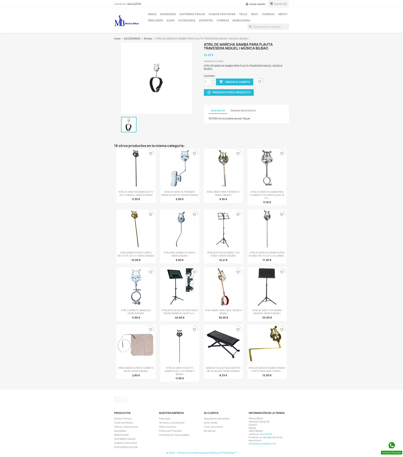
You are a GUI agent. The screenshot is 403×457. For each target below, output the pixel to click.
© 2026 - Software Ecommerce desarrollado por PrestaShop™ (201, 452)
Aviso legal (164, 418)
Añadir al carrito (234, 82)
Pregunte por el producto (228, 92)
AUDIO (171, 20)
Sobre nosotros (167, 426)
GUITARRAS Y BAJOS (192, 14)
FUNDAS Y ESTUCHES (222, 14)
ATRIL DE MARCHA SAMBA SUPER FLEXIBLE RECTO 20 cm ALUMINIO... (267, 254)
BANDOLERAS (241, 20)
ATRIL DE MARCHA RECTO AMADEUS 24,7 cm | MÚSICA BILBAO (180, 371)
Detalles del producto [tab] (243, 110)
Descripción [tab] (218, 110)
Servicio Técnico (123, 418)
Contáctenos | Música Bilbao (174, 434)
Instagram (124, 399)
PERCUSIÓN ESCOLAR (126, 447)
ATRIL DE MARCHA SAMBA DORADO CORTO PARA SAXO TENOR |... (267, 369)
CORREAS (223, 20)
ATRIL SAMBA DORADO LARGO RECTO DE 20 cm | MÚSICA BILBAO (136, 254)
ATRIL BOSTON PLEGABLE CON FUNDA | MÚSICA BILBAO (223, 254)
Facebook (117, 399)
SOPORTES (206, 20)
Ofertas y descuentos (126, 426)
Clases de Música (123, 422)
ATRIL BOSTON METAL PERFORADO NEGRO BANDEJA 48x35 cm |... (179, 312)
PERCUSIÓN (155, 20)
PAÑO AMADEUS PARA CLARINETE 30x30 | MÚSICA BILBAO (136, 369)
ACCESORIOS (186, 20)
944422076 (134, 4)
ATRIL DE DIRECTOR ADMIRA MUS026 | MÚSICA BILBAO (267, 312)
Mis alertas (210, 430)
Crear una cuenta (213, 426)
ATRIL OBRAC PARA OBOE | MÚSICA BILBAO (223, 312)
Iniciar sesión (211, 422)
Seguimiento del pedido (216, 418)
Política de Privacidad (170, 430)
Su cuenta (211, 413)
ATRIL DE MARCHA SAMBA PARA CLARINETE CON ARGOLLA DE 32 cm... (267, 195)
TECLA (243, 14)
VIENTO (282, 14)
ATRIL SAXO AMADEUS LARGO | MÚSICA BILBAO (180, 254)
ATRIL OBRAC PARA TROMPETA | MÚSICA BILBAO (223, 193)
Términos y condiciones (171, 422)
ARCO (254, 14)
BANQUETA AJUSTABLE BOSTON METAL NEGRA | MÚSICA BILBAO (223, 369)
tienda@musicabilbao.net (262, 443)
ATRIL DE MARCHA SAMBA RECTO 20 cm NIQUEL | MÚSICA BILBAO (135, 193)
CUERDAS (268, 14)
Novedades (168, 14)
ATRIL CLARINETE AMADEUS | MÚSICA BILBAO (136, 312)
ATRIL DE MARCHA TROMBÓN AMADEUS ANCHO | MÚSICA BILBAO (179, 193)
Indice (152, 14)
